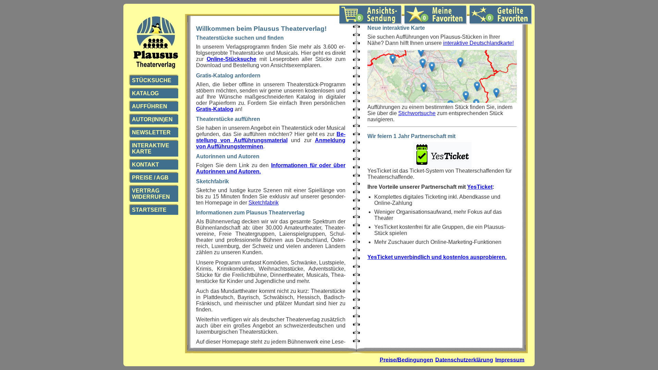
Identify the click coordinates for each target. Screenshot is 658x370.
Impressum (509, 359)
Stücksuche (151, 80)
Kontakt (145, 165)
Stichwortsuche (417, 113)
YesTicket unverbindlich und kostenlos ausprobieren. (437, 257)
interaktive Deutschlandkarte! (478, 43)
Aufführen (149, 106)
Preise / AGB (150, 178)
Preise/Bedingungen (406, 359)
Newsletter (151, 132)
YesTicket (479, 187)
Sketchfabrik (263, 203)
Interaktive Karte (150, 149)
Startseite (149, 210)
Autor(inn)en (152, 119)
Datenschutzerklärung (464, 359)
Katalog (145, 93)
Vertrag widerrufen (151, 194)
